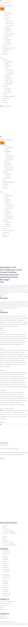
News (4, 527)
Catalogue (2, 458)
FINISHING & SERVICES (9, 48)
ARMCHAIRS (8, 17)
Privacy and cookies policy (9, 533)
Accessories (6, 571)
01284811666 (3, 616)
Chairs (4, 555)
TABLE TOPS (8, 31)
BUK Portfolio (6, 551)
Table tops (5, 567)
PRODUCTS (6, 11)
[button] (14, 58)
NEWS (4, 52)
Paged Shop (25, 624)
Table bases (6, 565)
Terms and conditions (8, 531)
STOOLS (7, 19)
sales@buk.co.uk (4, 618)
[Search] (2, 9)
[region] (14, 252)
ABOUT (5, 46)
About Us (5, 525)
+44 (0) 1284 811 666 (5, 3)
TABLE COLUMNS (9, 34)
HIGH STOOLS (10, 23)
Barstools (5, 559)
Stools (5, 561)
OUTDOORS (8, 42)
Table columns (6, 569)
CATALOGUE (6, 50)
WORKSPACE (8, 44)
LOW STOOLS (10, 25)
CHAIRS (7, 15)
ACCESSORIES (8, 36)
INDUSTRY (5, 38)
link (8, 366)
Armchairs (5, 557)
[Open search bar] (0, 137)
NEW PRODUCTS (9, 13)
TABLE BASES (8, 29)
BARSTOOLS (10, 21)
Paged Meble (18, 624)
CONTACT (5, 54)
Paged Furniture (10, 624)
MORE (1, 296)
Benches (5, 563)
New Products (6, 553)
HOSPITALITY (8, 40)
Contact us (6, 529)
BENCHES (7, 27)
